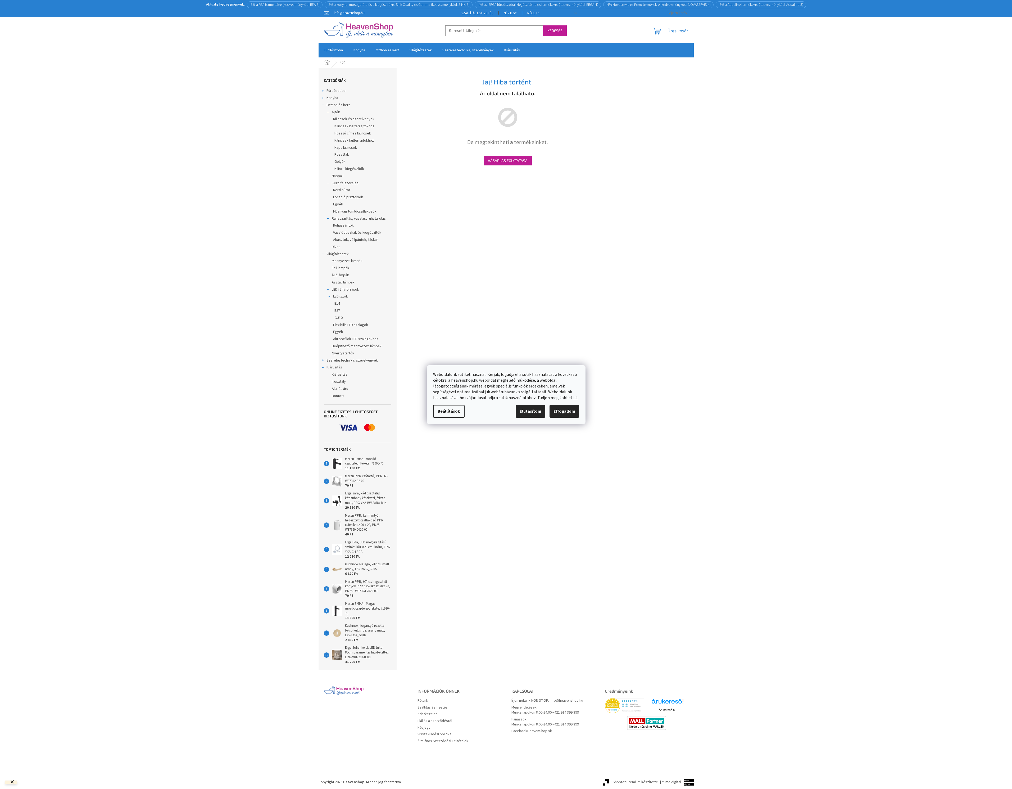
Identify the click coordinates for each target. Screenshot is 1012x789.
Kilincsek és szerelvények (353, 119)
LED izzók (340, 296)
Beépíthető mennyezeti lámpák (357, 346)
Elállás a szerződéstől (434, 721)
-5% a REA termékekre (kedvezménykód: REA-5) (285, 4)
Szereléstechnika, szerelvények (352, 360)
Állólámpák (340, 275)
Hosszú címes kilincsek (352, 133)
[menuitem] (333, 50)
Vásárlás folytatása (508, 160)
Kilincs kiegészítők (349, 169)
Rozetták (341, 154)
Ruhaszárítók (343, 225)
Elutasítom (530, 411)
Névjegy (510, 13)
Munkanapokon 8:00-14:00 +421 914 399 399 (545, 712)
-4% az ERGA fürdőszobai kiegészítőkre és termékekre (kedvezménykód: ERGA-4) (538, 4)
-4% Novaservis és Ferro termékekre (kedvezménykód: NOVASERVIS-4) (658, 4)
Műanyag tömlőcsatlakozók (354, 211)
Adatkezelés (427, 714)
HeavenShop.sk (539, 731)
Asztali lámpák (343, 282)
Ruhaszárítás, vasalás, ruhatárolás (359, 218)
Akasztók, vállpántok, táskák (356, 239)
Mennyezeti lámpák (347, 261)
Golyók (340, 161)
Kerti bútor (341, 190)
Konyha (332, 98)
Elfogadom (564, 411)
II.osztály (339, 381)
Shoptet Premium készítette (635, 782)
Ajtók (336, 112)
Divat (336, 247)
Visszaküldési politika (434, 734)
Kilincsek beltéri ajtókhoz (354, 126)
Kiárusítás (334, 367)
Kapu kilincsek (345, 147)
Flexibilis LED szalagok (350, 325)
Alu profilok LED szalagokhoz (355, 339)
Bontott (338, 396)
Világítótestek (337, 254)
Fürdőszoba (336, 90)
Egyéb (338, 204)
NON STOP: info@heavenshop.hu (557, 700)
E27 (337, 310)
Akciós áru (340, 388)
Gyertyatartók (343, 353)
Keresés (554, 30)
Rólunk (533, 13)
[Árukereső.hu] (667, 703)
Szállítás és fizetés (477, 13)
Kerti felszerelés (345, 183)
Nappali (337, 176)
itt (575, 398)
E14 (337, 303)
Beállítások (449, 411)
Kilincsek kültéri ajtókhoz (354, 140)
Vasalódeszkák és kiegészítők (357, 232)
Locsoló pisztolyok (348, 197)
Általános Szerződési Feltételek (442, 741)
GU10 (338, 318)
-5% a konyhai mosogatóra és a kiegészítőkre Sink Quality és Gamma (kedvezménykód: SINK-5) (399, 4)
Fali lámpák (340, 268)
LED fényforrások (345, 289)
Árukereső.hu (667, 709)
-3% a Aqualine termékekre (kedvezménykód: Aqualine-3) (761, 4)
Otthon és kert (338, 105)
